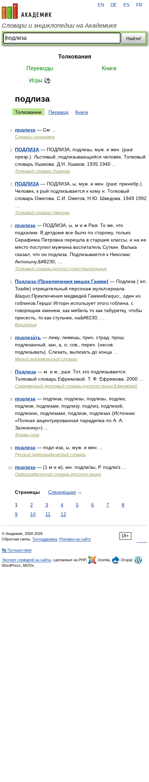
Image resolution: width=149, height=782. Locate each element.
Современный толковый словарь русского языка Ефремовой (76, 386)
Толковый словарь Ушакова (42, 171)
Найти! (133, 38)
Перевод (58, 112)
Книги (109, 68)
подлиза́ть (28, 337)
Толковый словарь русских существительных (61, 268)
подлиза (25, 130)
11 (48, 514)
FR (139, 5)
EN (101, 5)
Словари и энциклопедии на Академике (59, 25)
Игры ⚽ (40, 80)
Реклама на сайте (75, 539)
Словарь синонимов (34, 137)
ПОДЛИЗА (27, 149)
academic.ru (27, 11)
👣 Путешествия (17, 550)
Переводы (39, 68)
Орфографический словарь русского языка (58, 474)
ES (126, 5)
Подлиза (25, 371)
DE (114, 5)
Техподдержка (44, 539)
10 (33, 514)
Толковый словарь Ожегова (42, 212)
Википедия (25, 324)
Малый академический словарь (46, 359)
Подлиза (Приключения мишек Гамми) (61, 281)
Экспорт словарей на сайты (26, 560)
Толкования (74, 57)
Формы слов (27, 435)
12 (63, 514)
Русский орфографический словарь (50, 454)
